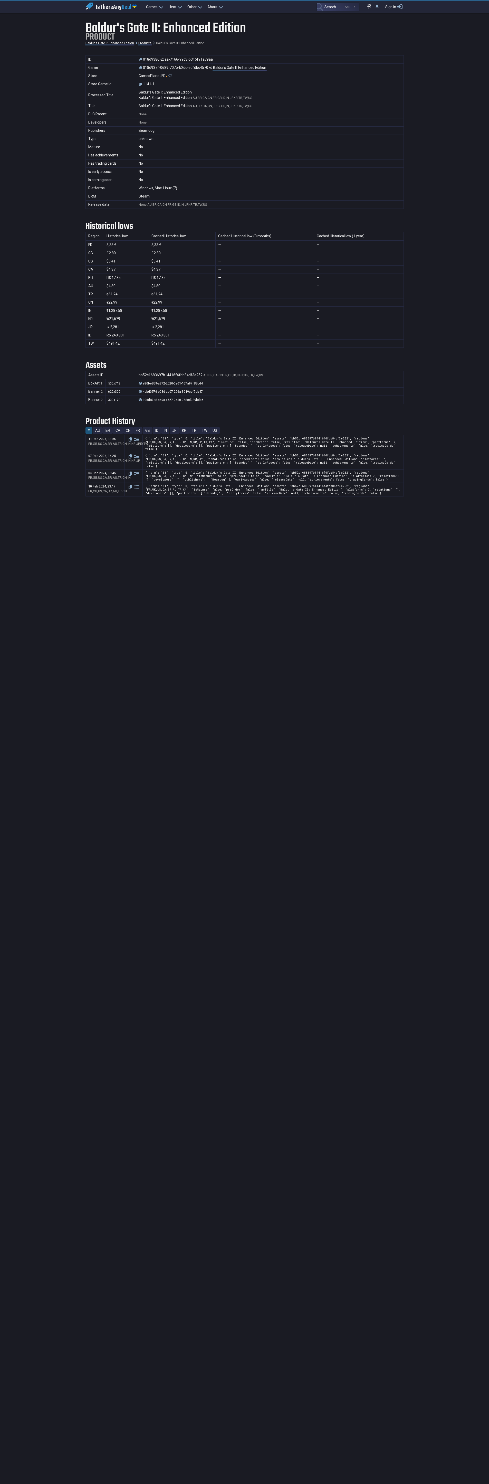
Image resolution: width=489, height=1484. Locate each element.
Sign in (390, 7)
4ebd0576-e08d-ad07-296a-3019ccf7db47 (172, 391)
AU (97, 430)
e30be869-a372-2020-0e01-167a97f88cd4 (172, 383)
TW (204, 430)
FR (138, 430)
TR (194, 430)
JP (174, 430)
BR (108, 430)
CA (118, 430)
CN (128, 430)
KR (184, 430)
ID (156, 430)
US (215, 430)
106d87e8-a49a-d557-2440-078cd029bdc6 (172, 400)
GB (147, 430)
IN (165, 430)
